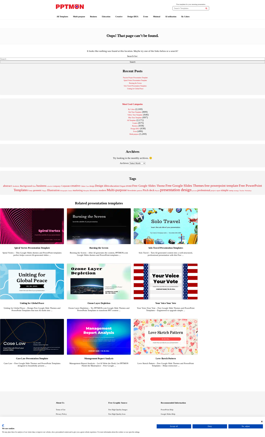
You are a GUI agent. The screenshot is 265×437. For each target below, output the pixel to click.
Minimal (156, 17)
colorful (49, 186)
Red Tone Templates (135, 112)
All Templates (62, 17)
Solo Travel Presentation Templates (135, 86)
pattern (139, 190)
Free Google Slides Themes (184, 185)
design (91, 186)
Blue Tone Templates (135, 118)
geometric (37, 190)
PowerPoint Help (167, 410)
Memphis (86, 190)
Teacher (241, 190)
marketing (78, 190)
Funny (30, 191)
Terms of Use (60, 410)
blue (34, 186)
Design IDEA (135, 129)
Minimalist (94, 191)
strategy (236, 190)
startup (231, 190)
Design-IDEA (132, 17)
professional (203, 190)
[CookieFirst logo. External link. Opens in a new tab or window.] (3, 425)
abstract (7, 185)
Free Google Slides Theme (148, 185)
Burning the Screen (135, 83)
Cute (87, 186)
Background (26, 186)
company (57, 186)
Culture (83, 186)
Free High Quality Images (117, 410)
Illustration (53, 190)
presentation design (176, 190)
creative (75, 185)
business (41, 185)
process (194, 190)
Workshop (248, 190)
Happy (44, 190)
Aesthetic (15, 186)
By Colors (185, 17)
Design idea (102, 185)
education (114, 186)
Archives (124, 163)
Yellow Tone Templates (135, 115)
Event (145, 17)
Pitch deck (148, 190)
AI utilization (170, 17)
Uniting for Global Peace (135, 89)
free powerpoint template (221, 185)
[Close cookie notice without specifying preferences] (262, 421)
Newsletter (131, 190)
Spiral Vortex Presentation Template (135, 80)
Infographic (64, 190)
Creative (118, 17)
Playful (157, 190)
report (218, 191)
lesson (70, 190)
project (213, 190)
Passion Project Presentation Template (135, 78)
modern (102, 190)
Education (106, 17)
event (129, 185)
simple (224, 190)
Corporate (65, 186)
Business (93, 17)
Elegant (122, 186)
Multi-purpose (79, 17)
